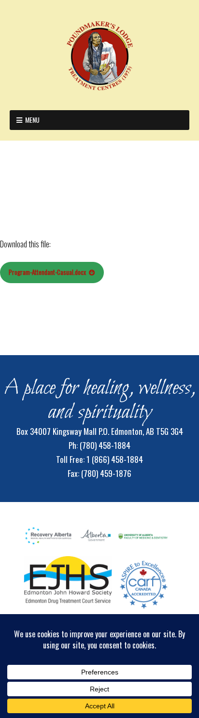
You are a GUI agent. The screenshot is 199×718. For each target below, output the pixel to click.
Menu (32, 120)
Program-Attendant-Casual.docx (47, 272)
